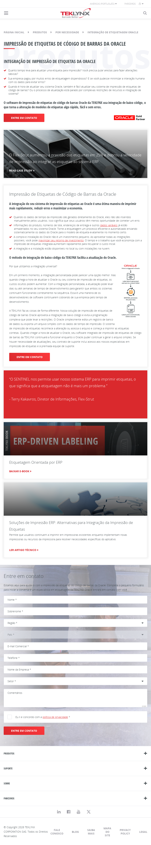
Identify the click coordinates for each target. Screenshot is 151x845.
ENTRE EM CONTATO (24, 118)
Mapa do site (107, 832)
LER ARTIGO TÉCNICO (22, 550)
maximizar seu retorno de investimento (61, 240)
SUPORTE (8, 768)
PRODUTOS (9, 753)
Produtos (40, 32)
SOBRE (7, 783)
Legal (143, 832)
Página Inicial (14, 32)
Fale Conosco (56, 831)
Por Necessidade (67, 32)
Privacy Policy (125, 831)
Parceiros (130, 3)
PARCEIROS (9, 798)
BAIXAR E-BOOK (19, 471)
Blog (75, 832)
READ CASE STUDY (20, 170)
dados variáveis (108, 225)
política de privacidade (55, 717)
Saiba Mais (91, 831)
